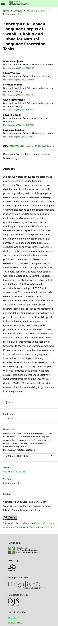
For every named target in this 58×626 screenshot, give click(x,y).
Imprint (12, 617)
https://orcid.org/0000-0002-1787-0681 (18, 125)
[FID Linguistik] (24, 587)
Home (6, 10)
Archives (17, 10)
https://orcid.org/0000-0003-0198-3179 (18, 68)
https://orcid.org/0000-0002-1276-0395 (18, 110)
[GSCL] (23, 553)
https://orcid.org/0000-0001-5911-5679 (18, 137)
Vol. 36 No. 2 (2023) (36, 10)
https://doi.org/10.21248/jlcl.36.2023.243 (31, 145)
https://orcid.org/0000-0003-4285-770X (18, 95)
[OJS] (13, 605)
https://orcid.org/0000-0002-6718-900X (18, 80)
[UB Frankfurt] (12, 570)
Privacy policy (15, 622)
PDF (10, 402)
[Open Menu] (3, 3)
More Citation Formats (17, 455)
